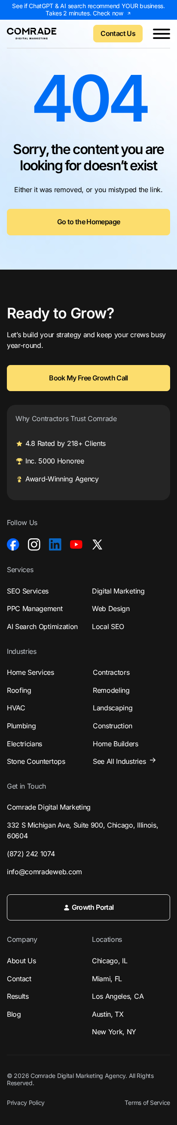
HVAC (16, 707)
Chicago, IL (109, 960)
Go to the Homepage (88, 221)
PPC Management (35, 608)
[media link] (13, 544)
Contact (19, 978)
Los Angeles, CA (117, 996)
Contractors (111, 672)
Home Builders (115, 743)
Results (18, 996)
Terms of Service (147, 1102)
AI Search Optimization (42, 626)
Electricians (24, 743)
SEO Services (28, 591)
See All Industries (119, 761)
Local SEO (108, 626)
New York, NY (114, 1031)
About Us (21, 960)
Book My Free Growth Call (88, 378)
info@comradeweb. (44, 871)
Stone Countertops (36, 761)
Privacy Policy (26, 1102)
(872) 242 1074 (31, 853)
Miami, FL (107, 978)
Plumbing (21, 725)
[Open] (161, 34)
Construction (112, 725)
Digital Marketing (118, 591)
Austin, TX (108, 1014)
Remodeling (111, 690)
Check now (108, 13)
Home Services (30, 672)
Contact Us (118, 33)
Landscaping (112, 707)
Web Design (111, 608)
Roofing (19, 690)
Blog (14, 1014)
